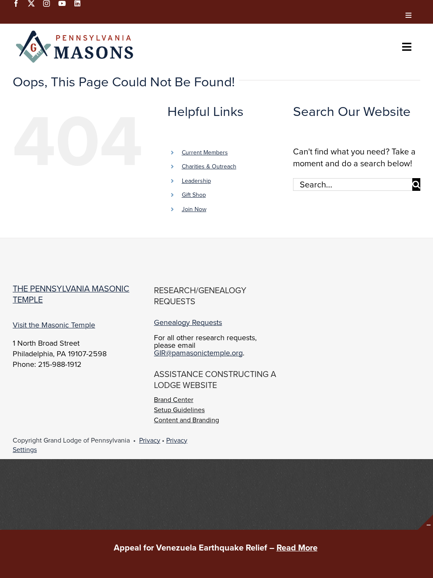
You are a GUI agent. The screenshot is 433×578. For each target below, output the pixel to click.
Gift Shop (194, 194)
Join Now (194, 209)
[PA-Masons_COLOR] (76, 32)
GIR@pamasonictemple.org (198, 352)
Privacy (149, 440)
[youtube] (62, 3)
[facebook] (16, 3)
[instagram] (46, 3)
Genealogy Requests (188, 322)
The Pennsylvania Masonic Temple (71, 294)
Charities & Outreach (209, 166)
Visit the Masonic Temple (54, 324)
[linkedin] (77, 3)
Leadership (196, 180)
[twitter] (31, 3)
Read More (297, 547)
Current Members (205, 152)
